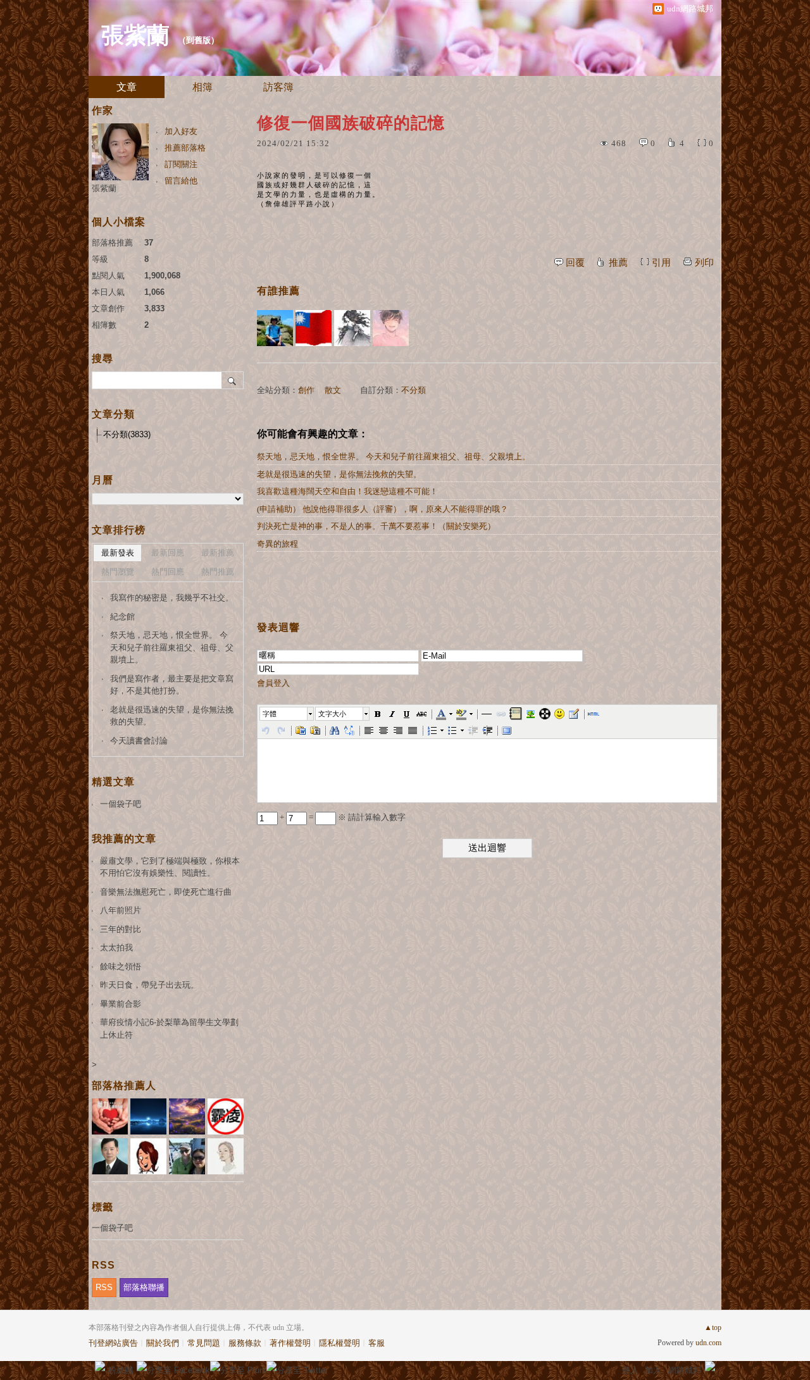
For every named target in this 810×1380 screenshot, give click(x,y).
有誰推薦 (278, 290)
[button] (287, 714)
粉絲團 (120, 1370)
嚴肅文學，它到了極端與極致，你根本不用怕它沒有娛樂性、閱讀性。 (170, 867)
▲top (712, 1327)
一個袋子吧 (120, 804)
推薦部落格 (185, 147)
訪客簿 (278, 87)
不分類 (413, 390)
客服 (376, 1343)
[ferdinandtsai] (391, 328)
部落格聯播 (144, 1287)
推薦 (618, 263)
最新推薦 (217, 552)
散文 (333, 390)
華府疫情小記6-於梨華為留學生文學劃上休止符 (169, 1028)
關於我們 (162, 1343)
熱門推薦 (217, 571)
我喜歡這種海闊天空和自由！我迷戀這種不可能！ (347, 491)
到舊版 (198, 40)
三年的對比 (120, 929)
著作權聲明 (290, 1343)
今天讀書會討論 (139, 740)
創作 (306, 390)
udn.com (708, 1342)
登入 (630, 1370)
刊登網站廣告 (113, 1343)
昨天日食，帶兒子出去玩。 (149, 985)
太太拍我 (116, 947)
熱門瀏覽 (117, 571)
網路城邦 (684, 1370)
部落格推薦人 (124, 1085)
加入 (653, 1370)
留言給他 (181, 180)
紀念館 (122, 616)
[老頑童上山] (275, 328)
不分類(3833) (127, 434)
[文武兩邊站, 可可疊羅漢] (314, 328)
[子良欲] (352, 328)
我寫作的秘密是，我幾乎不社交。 (172, 597)
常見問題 (203, 1343)
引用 (661, 263)
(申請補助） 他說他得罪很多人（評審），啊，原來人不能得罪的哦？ (382, 509)
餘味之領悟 (120, 966)
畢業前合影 (120, 1004)
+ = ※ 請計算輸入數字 (342, 817)
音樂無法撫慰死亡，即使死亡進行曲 (166, 892)
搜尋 (232, 380)
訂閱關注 (181, 164)
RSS (104, 1287)
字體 (270, 714)
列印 (704, 263)
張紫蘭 (135, 35)
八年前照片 (120, 910)
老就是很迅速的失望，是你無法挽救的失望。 (339, 474)
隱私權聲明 (339, 1343)
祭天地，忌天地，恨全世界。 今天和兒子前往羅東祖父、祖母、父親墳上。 (393, 456)
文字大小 (332, 714)
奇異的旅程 (277, 544)
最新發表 (117, 552)
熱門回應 (167, 571)
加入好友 (181, 131)
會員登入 (273, 683)
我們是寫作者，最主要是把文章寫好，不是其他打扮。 (172, 685)
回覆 (575, 263)
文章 (126, 87)
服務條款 (244, 1343)
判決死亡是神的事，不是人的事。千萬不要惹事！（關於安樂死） (376, 526)
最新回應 (167, 552)
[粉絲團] (100, 1366)
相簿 (202, 87)
